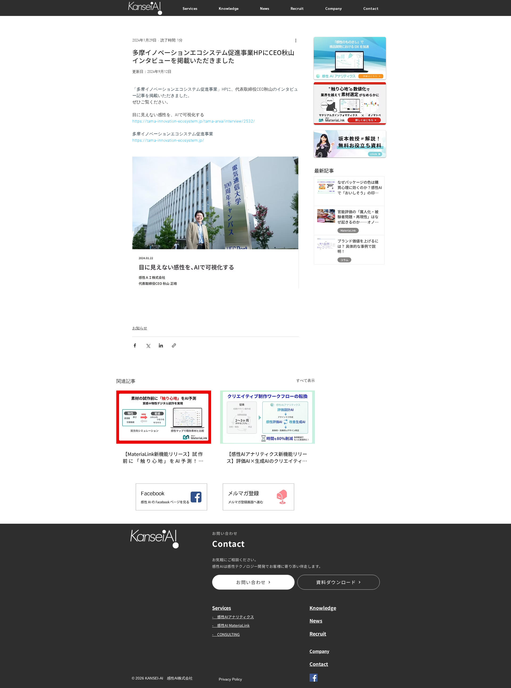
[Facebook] (314, 678)
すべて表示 (305, 381)
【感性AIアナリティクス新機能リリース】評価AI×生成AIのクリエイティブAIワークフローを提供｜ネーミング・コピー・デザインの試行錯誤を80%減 (267, 457)
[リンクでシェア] (173, 345)
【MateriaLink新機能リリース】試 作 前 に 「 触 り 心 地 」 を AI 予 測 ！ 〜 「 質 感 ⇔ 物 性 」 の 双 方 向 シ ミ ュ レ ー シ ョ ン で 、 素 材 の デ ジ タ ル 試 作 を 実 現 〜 (163, 457)
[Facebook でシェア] (134, 345)
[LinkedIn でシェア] (160, 345)
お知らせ (139, 328)
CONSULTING (228, 634)
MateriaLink (348, 230)
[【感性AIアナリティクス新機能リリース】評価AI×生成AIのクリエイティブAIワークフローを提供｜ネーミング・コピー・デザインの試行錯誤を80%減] (267, 417)
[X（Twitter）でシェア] (147, 345)
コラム (344, 260)
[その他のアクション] (295, 40)
